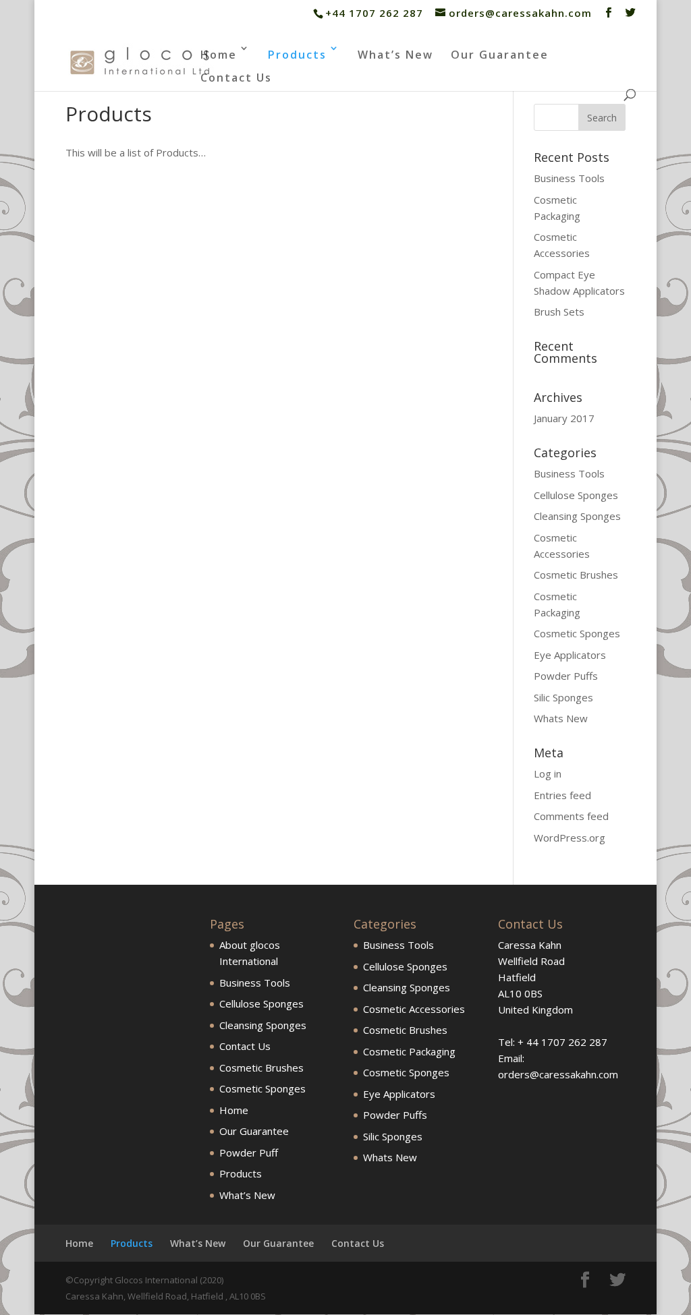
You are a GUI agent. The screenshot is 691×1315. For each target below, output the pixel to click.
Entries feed (562, 795)
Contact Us (236, 77)
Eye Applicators (570, 655)
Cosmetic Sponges (577, 633)
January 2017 (564, 418)
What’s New (395, 54)
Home (218, 54)
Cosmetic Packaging (409, 1051)
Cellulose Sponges (576, 495)
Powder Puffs (566, 675)
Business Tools (569, 178)
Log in (547, 773)
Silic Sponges (563, 697)
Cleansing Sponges (577, 516)
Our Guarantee (500, 54)
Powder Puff (248, 1152)
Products (297, 54)
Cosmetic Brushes (576, 574)
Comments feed (571, 816)
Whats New (561, 718)
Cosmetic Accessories (414, 1009)
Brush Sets (559, 311)
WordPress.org (569, 837)
